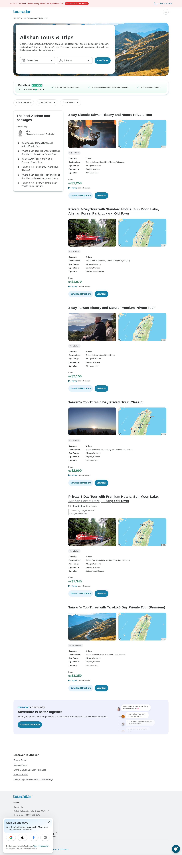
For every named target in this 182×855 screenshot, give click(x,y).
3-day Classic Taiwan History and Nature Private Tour (37, 144)
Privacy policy (44, 846)
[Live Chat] (176, 849)
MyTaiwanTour (92, 173)
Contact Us (18, 807)
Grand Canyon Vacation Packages (29, 770)
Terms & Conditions (60, 849)
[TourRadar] (22, 11)
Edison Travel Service (95, 271)
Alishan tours (42, 18)
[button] (118, 188)
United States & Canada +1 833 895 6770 (31, 811)
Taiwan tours (32, 18)
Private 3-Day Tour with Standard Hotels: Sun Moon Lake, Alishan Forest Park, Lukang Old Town (40, 153)
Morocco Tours (20, 765)
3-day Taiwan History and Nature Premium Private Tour (36, 160)
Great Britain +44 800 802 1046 (26, 815)
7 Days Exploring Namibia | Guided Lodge (33, 779)
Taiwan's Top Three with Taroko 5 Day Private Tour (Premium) (39, 184)
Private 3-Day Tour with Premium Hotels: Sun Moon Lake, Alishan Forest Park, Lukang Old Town (40, 177)
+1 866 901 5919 (164, 4)
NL (53, 834)
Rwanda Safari (20, 775)
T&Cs (35, 846)
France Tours (19, 760)
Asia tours (22, 18)
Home (15, 18)
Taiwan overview (24, 102)
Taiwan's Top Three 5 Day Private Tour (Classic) (39, 168)
